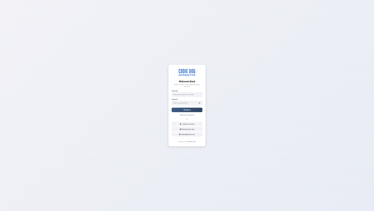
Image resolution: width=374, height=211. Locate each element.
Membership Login (188, 129)
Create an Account (188, 124)
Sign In (188, 110)
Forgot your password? (187, 115)
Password (175, 99)
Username (175, 91)
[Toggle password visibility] (199, 103)
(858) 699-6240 (191, 141)
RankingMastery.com (188, 134)
